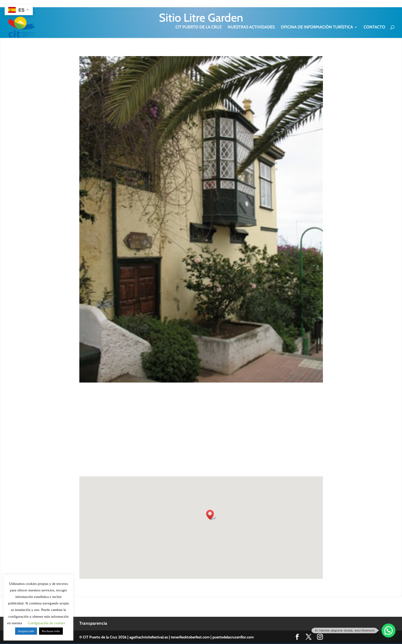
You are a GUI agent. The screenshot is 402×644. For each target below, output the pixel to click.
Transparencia (93, 623)
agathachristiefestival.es (148, 637)
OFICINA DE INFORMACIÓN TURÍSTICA (317, 27)
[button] (388, 630)
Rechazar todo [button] (51, 631)
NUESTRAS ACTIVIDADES (251, 27)
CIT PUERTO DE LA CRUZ (198, 27)
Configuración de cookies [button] (46, 623)
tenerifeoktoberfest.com (190, 637)
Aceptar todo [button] (26, 631)
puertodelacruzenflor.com (233, 637)
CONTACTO (374, 27)
